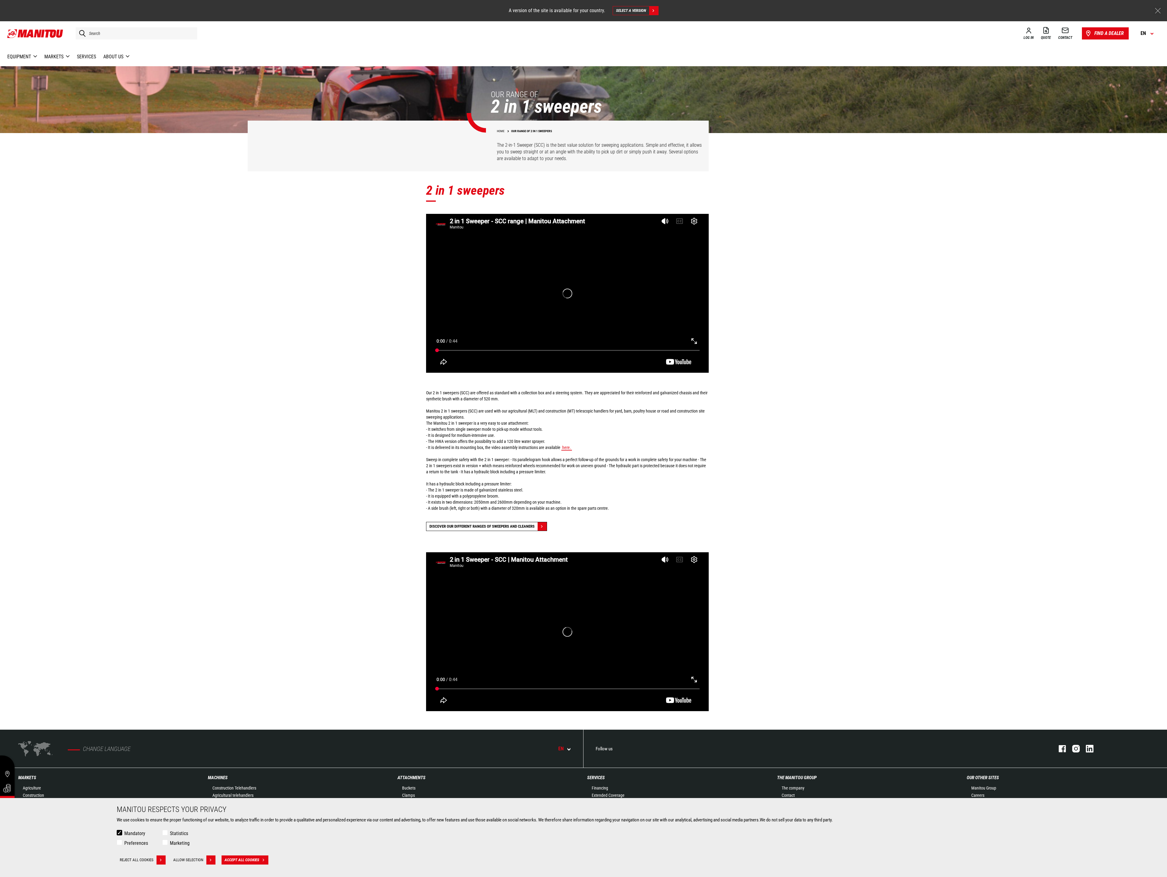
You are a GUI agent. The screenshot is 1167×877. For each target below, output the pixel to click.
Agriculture (32, 788)
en (561, 749)
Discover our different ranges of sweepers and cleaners (482, 526)
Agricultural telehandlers (232, 795)
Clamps (408, 795)
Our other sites (983, 777)
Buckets (408, 788)
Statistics (179, 833)
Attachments (411, 777)
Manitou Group (983, 788)
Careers (977, 795)
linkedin (1086, 748)
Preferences (136, 843)
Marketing (180, 843)
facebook (1059, 748)
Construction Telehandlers (234, 788)
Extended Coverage (608, 795)
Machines (218, 777)
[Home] (35, 33)
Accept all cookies (242, 860)
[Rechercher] (81, 33)
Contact (788, 795)
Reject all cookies (136, 860)
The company (793, 788)
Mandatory (134, 833)
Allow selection (188, 860)
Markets (27, 777)
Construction (33, 795)
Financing (600, 788)
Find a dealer (1109, 33)
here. (566, 447)
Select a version (631, 10)
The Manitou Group (797, 777)
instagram (1073, 748)
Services (596, 777)
